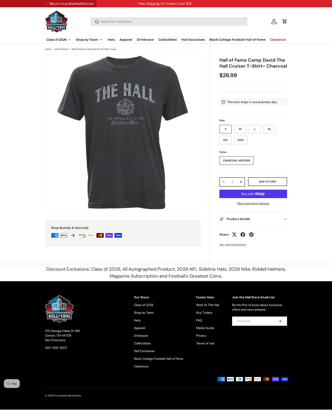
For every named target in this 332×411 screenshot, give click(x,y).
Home (48, 49)
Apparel (126, 39)
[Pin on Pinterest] (251, 234)
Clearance (278, 39)
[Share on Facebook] (243, 234)
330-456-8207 (56, 348)
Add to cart (267, 181)
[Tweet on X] (234, 234)
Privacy (201, 336)
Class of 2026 (56, 39)
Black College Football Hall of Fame (237, 39)
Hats (111, 39)
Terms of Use (205, 343)
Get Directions (55, 340)
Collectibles (167, 39)
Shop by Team (87, 39)
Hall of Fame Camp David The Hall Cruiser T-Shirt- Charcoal (95, 49)
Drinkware (145, 39)
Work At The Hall (207, 305)
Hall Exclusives (193, 39)
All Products (61, 49)
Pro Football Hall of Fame (67, 395)
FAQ (199, 320)
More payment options (253, 203)
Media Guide (205, 328)
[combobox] (168, 21)
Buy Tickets (204, 313)
